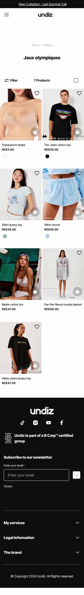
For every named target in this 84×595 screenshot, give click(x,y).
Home (35, 45)
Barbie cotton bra (12, 304)
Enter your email (14, 465)
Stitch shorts (52, 224)
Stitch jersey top (12, 224)
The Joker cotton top (57, 145)
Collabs (47, 45)
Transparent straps (13, 145)
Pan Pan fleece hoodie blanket (63, 304)
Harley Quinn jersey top (16, 378)
